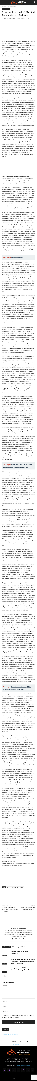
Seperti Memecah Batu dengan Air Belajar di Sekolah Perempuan (10, 909)
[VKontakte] (28, 1070)
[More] (19, 22)
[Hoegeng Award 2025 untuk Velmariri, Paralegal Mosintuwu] (6, 970)
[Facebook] (3, 22)
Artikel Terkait (6, 947)
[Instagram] (16, 939)
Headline (4, 955)
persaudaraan (15, 887)
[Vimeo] (23, 1070)
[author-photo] (18, 926)
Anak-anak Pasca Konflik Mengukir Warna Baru (28, 908)
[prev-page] (3, 976)
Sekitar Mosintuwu (11, 6)
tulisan (21, 887)
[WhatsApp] (15, 22)
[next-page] (5, 976)
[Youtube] (24, 939)
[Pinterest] (11, 22)
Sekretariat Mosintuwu (9, 18)
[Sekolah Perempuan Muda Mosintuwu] (6, 953)
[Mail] (14, 1070)
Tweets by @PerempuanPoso (10, 1034)
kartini (8, 887)
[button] (3, 2)
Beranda (4, 6)
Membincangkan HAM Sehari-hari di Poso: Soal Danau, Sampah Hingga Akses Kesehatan (23, 961)
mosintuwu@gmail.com (23, 1065)
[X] (7, 22)
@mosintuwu (18, 1044)
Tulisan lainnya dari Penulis (19, 947)
